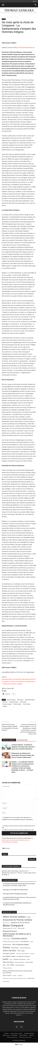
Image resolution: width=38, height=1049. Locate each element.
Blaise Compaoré (13, 925)
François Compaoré (7, 704)
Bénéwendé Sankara (30, 699)
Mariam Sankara (17, 704)
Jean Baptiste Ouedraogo (23, 956)
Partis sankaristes (19, 965)
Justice (5, 959)
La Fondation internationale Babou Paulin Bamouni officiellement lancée (17, 904)
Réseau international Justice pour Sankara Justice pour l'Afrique (17, 972)
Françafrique (15, 948)
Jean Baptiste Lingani (9, 956)
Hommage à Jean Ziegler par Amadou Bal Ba (15, 889)
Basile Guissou (6, 922)
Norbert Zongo (26, 704)
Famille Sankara (7, 944)
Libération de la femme (19, 959)
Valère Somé (31, 978)
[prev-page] (3, 776)
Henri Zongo (21, 951)
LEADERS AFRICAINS (29, 1033)
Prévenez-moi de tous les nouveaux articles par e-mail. (19, 829)
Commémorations (19, 938)
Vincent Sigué (6, 981)
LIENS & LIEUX (6, 1035)
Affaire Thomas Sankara (14, 917)
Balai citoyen (20, 699)
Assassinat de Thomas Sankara (17, 920)
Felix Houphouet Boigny (20, 944)
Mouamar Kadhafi (19, 962)
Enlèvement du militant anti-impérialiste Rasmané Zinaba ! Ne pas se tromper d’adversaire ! (22, 755)
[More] (20, 37)
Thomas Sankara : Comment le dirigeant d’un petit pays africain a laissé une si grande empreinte (23, 747)
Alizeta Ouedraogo (11, 699)
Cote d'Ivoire (24, 941)
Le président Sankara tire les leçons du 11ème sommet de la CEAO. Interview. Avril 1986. (19, 898)
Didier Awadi (23, 702)
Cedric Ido (5, 702)
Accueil (3, 17)
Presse (16, 17)
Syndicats (20, 975)
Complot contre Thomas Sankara (11, 941)
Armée (29, 917)
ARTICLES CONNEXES (9, 740)
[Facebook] (3, 37)
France (6, 947)
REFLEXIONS (14, 1035)
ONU (4, 965)
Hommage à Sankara (9, 953)
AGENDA (6, 1033)
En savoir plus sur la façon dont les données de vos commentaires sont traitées (17, 840)
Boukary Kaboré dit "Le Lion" (10, 928)
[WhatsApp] (15, 37)
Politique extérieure (7, 968)
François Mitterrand (25, 948)
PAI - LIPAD (10, 965)
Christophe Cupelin (13, 702)
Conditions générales (12, 1037)
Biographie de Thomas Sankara (20, 922)
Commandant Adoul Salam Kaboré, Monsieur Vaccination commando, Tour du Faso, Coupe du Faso (19, 884)
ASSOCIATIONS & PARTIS (16, 1033)
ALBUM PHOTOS (23, 1035)
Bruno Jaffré (21, 928)
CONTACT (31, 1035)
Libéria (28, 959)
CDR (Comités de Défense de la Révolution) (17, 935)
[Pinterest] (11, 37)
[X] (7, 37)
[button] (3, 4)
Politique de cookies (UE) (25, 1037)
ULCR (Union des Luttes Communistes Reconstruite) (14, 978)
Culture (31, 941)
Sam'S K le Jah (7, 975)
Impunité (32, 953)
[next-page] (6, 776)
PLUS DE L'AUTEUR (22, 740)
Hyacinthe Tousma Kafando (22, 953)
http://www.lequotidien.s (26, 47)
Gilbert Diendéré (9, 951)
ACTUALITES (10, 17)
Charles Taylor (6, 939)
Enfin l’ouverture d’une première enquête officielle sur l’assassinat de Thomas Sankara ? (10, 727)
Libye (11, 959)
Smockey (5, 706)
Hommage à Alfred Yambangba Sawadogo (15, 893)
